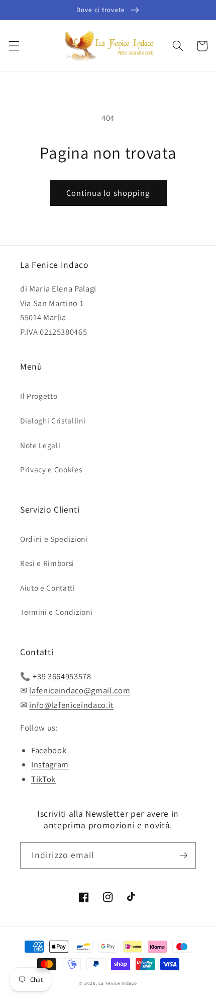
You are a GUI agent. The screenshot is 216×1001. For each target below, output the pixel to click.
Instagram (50, 764)
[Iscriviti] (183, 855)
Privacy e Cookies (51, 469)
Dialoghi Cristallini (52, 420)
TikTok (43, 778)
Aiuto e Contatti (47, 588)
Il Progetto (38, 396)
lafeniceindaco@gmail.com (79, 690)
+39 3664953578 (62, 676)
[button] (14, 46)
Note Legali (40, 445)
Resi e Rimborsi (47, 563)
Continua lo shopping (108, 192)
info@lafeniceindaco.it (71, 704)
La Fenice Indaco (117, 983)
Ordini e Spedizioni (54, 539)
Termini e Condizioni (56, 612)
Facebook (48, 750)
